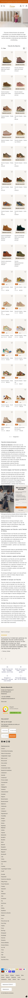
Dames (2, 823)
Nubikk (3, 915)
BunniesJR (3, 854)
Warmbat (3, 957)
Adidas (2, 830)
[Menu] (1, 6)
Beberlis (3, 844)
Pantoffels (3, 815)
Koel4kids (3, 910)
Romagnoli (3, 933)
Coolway (3, 866)
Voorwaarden (4, 782)
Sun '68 (3, 947)
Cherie (2, 859)
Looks (19, 977)
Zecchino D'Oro (4, 959)
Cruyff (2, 871)
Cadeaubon (4, 772)
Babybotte (3, 835)
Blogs (9, 979)
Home (2, 975)
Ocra (2, 918)
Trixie (2, 949)
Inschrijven (21, 507)
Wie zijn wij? (4, 760)
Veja (2, 954)
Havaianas (3, 898)
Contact (3, 748)
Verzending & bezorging (7, 751)
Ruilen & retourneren (6, 753)
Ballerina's (3, 803)
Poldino (3, 925)
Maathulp (3, 825)
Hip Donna (3, 903)
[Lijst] (26, 48)
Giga (2, 891)
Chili (2, 856)
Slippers (3, 796)
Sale (19, 979)
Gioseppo (3, 893)
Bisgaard (3, 851)
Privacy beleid (4, 780)
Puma (2, 928)
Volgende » (16, 436)
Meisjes (3, 818)
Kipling (2, 908)
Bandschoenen (4, 801)
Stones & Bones (4, 945)
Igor (2, 905)
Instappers (3, 811)
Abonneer (13, 736)
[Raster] (24, 48)
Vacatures (3, 765)
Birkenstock (4, 849)
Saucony (3, 937)
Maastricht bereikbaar (6, 770)
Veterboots (3, 806)
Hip (2, 900)
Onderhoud (3, 777)
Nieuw (7, 975)
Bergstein (3, 847)
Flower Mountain (5, 884)
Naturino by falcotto (6, 912)
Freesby (3, 886)
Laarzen (3, 808)
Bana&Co (3, 837)
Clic (2, 863)
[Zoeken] (4, 6)
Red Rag (3, 930)
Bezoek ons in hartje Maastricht (14, 1)
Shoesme (3, 940)
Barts (2, 842)
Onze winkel (4, 763)
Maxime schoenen (9, 993)
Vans (2, 952)
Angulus (3, 832)
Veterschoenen (4, 791)
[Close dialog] (27, 486)
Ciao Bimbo (3, 861)
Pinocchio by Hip (5, 920)
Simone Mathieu (5, 942)
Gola (2, 896)
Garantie (3, 775)
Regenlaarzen (4, 813)
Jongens (3, 820)
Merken (8, 977)
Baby (22, 975)
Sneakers (3, 789)
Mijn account (4, 758)
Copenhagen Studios (6, 868)
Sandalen (3, 794)
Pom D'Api (3, 923)
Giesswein (3, 888)
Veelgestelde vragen (6, 755)
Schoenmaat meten (5, 767)
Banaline (3, 839)
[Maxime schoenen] (12, 6)
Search (2, 784)
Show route (3, 701)
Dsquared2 (3, 876)
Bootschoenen (4, 799)
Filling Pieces (4, 881)
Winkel (14, 979)
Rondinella (3, 935)
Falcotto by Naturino (6, 879)
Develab (3, 874)
